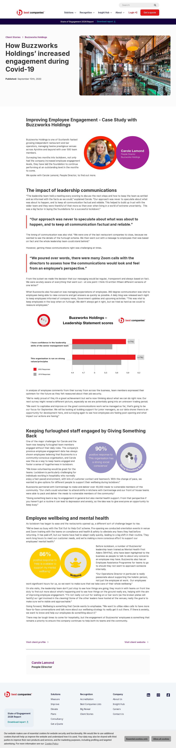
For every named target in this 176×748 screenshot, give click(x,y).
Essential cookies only (137, 739)
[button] (70, 12)
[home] (30, 12)
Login (131, 12)
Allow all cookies (161, 739)
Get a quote (150, 12)
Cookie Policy (51, 744)
